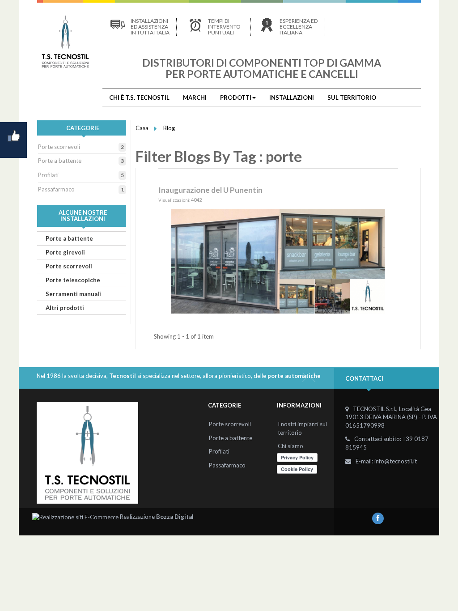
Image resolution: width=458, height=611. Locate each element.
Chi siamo (290, 446)
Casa (142, 128)
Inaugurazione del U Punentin (210, 190)
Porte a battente (59, 160)
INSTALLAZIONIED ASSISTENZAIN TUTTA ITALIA (150, 26)
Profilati (48, 174)
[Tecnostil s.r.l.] (65, 41)
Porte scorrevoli (59, 146)
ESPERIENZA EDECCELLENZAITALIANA (299, 26)
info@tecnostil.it (395, 461)
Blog (169, 128)
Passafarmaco (56, 189)
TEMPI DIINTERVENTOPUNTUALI (224, 26)
